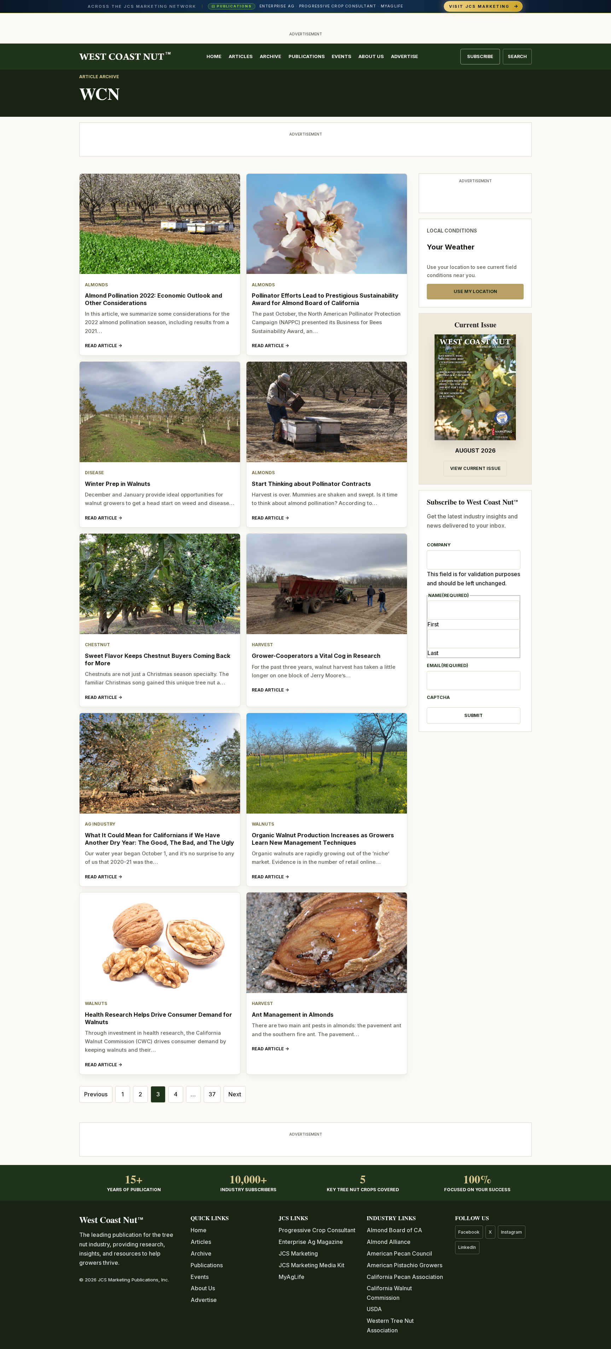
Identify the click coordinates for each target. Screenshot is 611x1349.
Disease (94, 472)
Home (213, 56)
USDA (374, 1309)
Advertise (404, 56)
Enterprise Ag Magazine (311, 1241)
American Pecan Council (399, 1253)
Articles (240, 56)
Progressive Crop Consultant (317, 1230)
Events (341, 56)
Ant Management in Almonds (292, 1014)
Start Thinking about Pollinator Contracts (311, 483)
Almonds (96, 284)
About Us (371, 56)
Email (447, 665)
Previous (95, 1094)
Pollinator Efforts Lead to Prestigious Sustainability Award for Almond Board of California (325, 299)
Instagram (511, 1232)
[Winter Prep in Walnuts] (160, 412)
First (433, 624)
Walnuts (263, 824)
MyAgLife (291, 1276)
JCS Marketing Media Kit (311, 1265)
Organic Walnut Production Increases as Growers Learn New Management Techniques (323, 839)
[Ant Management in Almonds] (326, 942)
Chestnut (97, 644)
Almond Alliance (389, 1241)
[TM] (121, 56)
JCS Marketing (298, 1253)
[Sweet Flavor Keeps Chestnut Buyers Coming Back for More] (160, 584)
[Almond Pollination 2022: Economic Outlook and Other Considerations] (160, 224)
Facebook (468, 1232)
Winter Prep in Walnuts (117, 483)
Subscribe (480, 56)
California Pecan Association (405, 1276)
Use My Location (475, 291)
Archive (270, 56)
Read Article (101, 345)
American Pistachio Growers (404, 1265)
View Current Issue (475, 468)
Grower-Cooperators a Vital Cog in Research (316, 655)
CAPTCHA (438, 697)
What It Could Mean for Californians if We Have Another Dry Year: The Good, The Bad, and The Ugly (159, 839)
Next (234, 1094)
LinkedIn (467, 1247)
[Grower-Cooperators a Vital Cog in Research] (326, 584)
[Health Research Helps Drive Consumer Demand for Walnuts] (160, 942)
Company (438, 544)
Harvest (262, 644)
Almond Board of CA (394, 1230)
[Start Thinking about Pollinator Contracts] (326, 412)
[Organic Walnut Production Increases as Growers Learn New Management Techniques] (326, 763)
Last (432, 652)
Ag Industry (100, 824)
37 (212, 1094)
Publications (307, 56)
